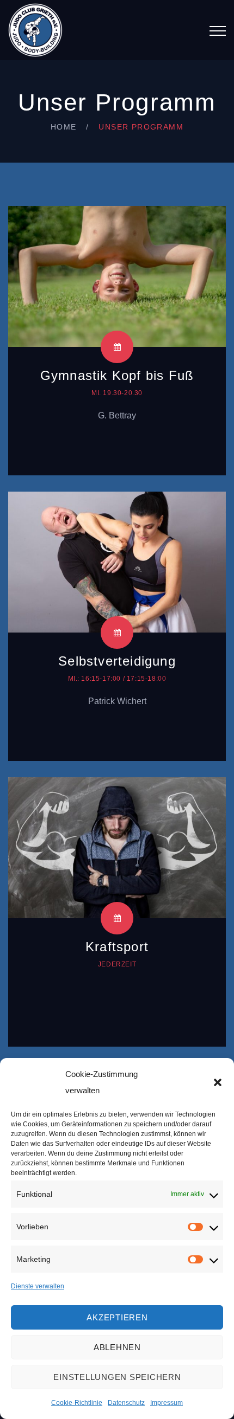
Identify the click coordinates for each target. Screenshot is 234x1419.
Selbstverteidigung (117, 661)
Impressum (166, 1403)
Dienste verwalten (37, 1286)
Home (64, 126)
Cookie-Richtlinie (76, 1403)
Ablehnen (117, 1347)
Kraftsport (117, 946)
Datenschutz (126, 1403)
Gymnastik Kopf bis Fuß (117, 375)
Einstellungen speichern (117, 1377)
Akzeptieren (117, 1317)
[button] (217, 1082)
